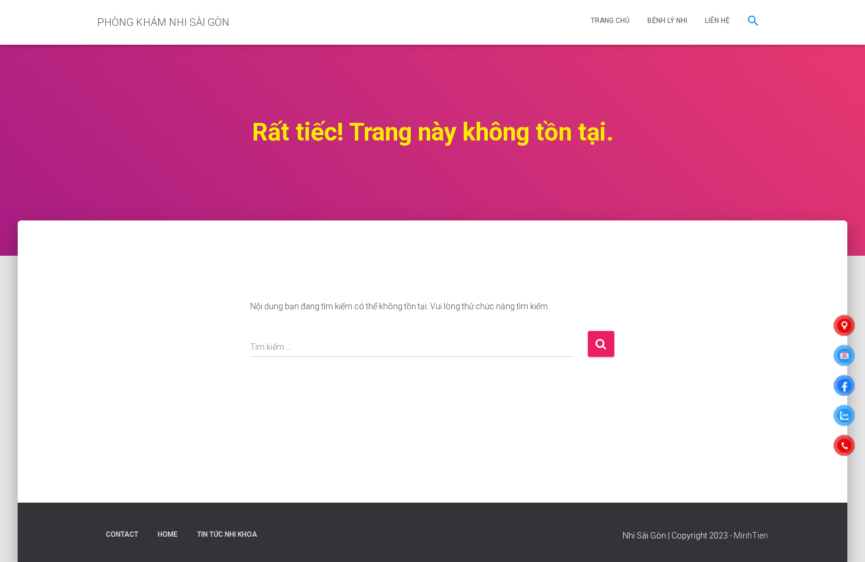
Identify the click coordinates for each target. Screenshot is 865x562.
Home (168, 534)
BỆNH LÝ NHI (667, 20)
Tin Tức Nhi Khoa (227, 534)
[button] (753, 22)
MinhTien (751, 535)
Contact (122, 534)
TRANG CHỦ (610, 20)
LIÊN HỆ (717, 20)
